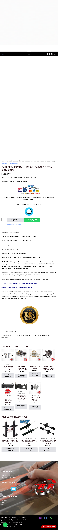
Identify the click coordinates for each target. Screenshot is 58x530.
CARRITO (4, 500)
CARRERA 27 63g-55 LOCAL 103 (10, 475)
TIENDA (4, 504)
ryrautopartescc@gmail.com (10, 480)
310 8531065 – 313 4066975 (9, 477)
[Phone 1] (56, 518)
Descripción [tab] (5, 232)
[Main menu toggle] (29, 54)
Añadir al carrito (15, 220)
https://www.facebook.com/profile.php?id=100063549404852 (20, 283)
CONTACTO (5, 502)
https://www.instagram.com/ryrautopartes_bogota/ (17, 287)
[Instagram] (52, 54)
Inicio (3, 161)
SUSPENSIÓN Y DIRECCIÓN (13, 161)
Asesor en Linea (32, 220)
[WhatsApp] (55, 54)
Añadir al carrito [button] (7, 375)
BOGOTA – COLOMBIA (8, 482)
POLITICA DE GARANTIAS (9, 507)
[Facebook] (48, 54)
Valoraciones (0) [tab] (14, 232)
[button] (3, 54)
